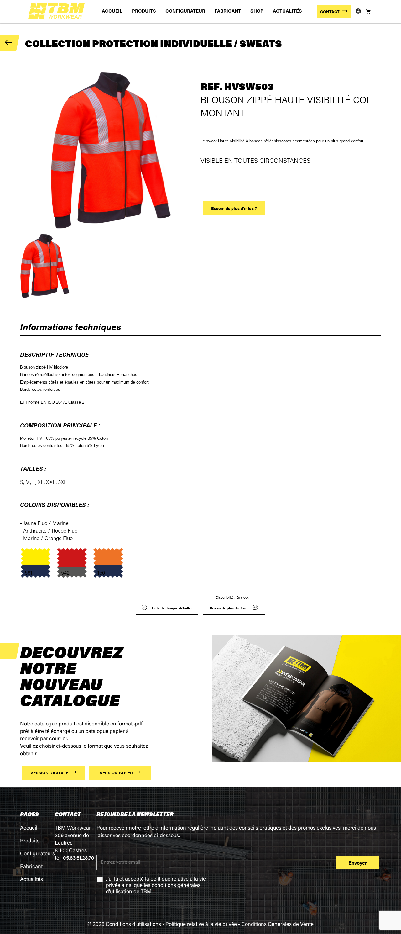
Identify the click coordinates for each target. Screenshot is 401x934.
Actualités (31, 880)
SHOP (256, 10)
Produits (29, 841)
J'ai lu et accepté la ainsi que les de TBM (156, 886)
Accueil (28, 828)
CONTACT (330, 11)
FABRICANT (228, 10)
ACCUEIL (112, 10)
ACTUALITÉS (287, 10)
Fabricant (31, 867)
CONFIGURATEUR (185, 10)
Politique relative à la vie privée (201, 924)
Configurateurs (37, 854)
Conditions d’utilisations (133, 924)
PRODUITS (144, 10)
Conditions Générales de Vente (277, 924)
